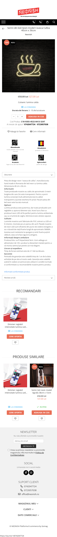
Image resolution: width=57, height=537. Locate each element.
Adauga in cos (36, 116)
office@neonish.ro (30, 494)
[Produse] (3, 23)
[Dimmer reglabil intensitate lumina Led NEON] (15, 310)
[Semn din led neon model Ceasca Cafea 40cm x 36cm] (28, 65)
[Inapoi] (2, 29)
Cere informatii (38, 131)
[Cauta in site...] (54, 22)
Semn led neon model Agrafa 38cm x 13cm (42, 391)
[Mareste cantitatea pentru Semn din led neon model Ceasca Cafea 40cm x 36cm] (22, 116)
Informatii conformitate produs (17, 271)
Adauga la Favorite (18, 131)
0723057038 (30, 490)
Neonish (28, 34)
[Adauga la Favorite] (15, 342)
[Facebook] (26, 472)
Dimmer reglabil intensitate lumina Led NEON (15, 325)
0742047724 (30, 486)
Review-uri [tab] (9, 277)
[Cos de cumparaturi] (47, 22)
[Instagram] (31, 472)
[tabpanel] (28, 65)
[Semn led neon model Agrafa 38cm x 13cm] (42, 375)
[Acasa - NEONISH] (28, 12)
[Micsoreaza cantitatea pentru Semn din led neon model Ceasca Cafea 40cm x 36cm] (14, 116)
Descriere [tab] (8, 174)
